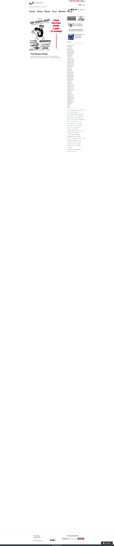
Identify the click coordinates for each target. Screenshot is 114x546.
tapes (84, 138)
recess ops (69, 128)
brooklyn (75, 113)
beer (68, 112)
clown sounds (80, 113)
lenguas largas (82, 119)
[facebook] (79, 9)
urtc (81, 149)
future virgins (78, 117)
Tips (78, 1)
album (77, 110)
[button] (84, 9)
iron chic (71, 119)
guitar (68, 119)
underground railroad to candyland (73, 149)
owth (76, 125)
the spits (73, 143)
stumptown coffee (75, 138)
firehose (71, 117)
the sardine (69, 143)
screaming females (75, 132)
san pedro (69, 132)
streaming (78, 136)
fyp (82, 117)
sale (83, 130)
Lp (69, 110)
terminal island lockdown (71, 140)
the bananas (69, 141)
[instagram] (82, 9)
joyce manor (76, 119)
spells (75, 136)
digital (68, 117)
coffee (68, 115)
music (76, 123)
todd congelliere (70, 145)
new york (80, 123)
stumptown (69, 138)
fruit (74, 117)
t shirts (80, 138)
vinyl (73, 151)
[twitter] (80, 9)
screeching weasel (70, 134)
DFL (68, 110)
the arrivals (79, 140)
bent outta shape (70, 113)
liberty (68, 121)
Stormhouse (73, 110)
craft (76, 115)
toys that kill (78, 145)
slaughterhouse (70, 136)
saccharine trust (78, 130)
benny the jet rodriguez (74, 112)
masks (76, 121)
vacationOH (69, 151)
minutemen (69, 123)
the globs (79, 141)
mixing (73, 123)
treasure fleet (69, 147)
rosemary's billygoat (71, 130)
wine (75, 151)
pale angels (79, 125)
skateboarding (77, 134)
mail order (72, 121)
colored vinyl (72, 115)
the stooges (78, 143)
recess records (75, 128)
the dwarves (75, 141)
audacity (81, 110)
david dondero (80, 115)
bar (84, 110)
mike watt (79, 121)
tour (74, 145)
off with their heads (70, 125)
